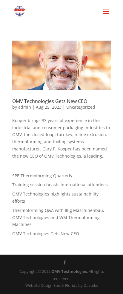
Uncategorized (80, 107)
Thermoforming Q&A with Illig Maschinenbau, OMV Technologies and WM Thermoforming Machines (58, 217)
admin (24, 107)
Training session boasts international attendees (60, 184)
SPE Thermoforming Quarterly (42, 175)
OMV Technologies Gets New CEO (49, 101)
